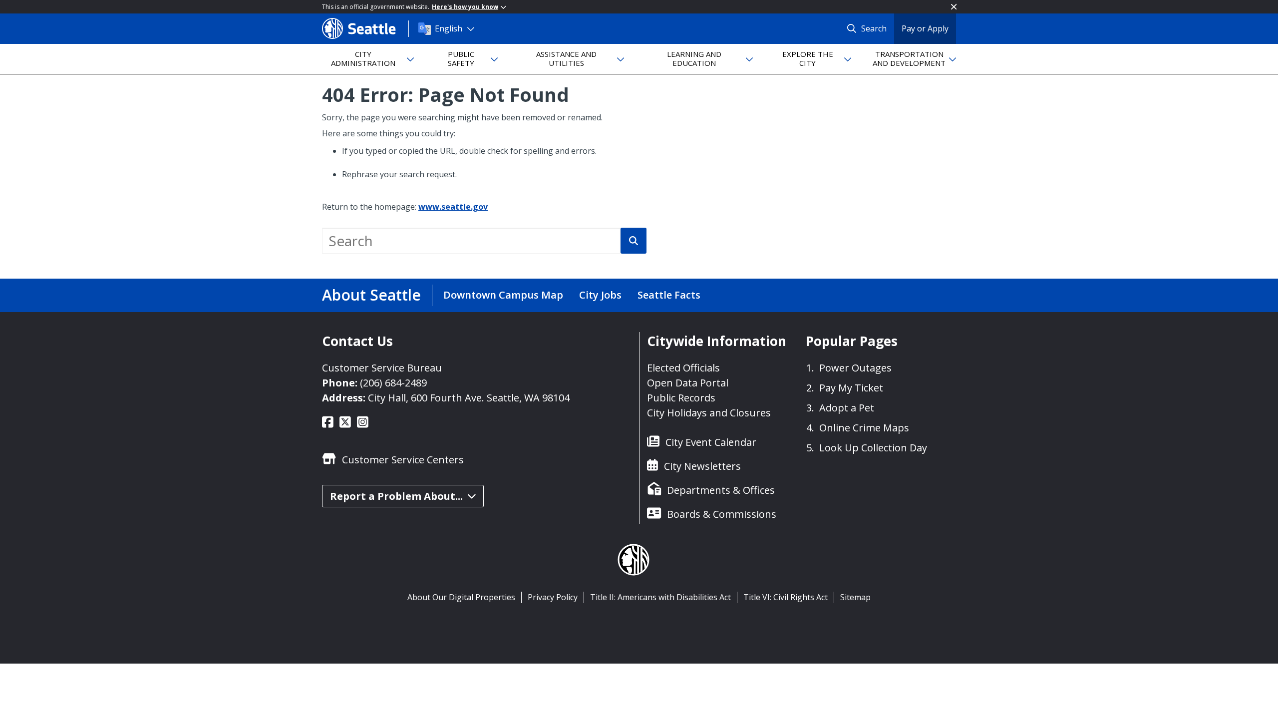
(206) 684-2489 (393, 382)
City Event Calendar (710, 442)
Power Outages (855, 367)
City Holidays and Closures (709, 412)
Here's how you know (465, 6)
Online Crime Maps (864, 427)
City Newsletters (702, 466)
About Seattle (371, 295)
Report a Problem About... (396, 496)
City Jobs (600, 295)
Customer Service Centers (403, 459)
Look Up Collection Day (873, 447)
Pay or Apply (925, 28)
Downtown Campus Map (503, 295)
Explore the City (807, 58)
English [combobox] (448, 28)
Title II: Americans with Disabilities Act (660, 597)
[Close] (953, 6)
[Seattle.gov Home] (365, 28)
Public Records (681, 397)
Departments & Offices (721, 490)
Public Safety (461, 58)
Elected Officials (683, 367)
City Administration (363, 58)
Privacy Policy (553, 597)
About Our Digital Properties (461, 597)
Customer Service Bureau (382, 367)
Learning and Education (694, 58)
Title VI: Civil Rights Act (785, 597)
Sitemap (855, 597)
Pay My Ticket (851, 387)
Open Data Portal (687, 382)
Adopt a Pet (846, 407)
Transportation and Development (909, 58)
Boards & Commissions (721, 514)
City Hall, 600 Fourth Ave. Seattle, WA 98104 (469, 397)
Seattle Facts (669, 295)
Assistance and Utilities (566, 58)
